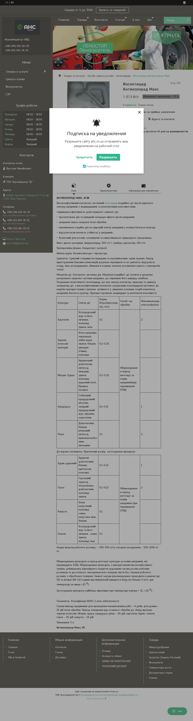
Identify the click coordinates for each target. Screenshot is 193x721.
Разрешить (108, 157)
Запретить (84, 157)
